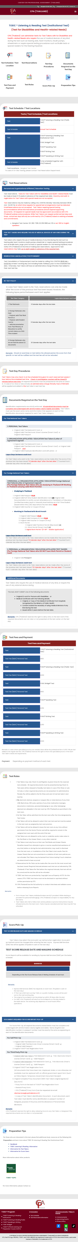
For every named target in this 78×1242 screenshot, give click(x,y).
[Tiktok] (73, 1226)
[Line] (66, 1226)
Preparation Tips (68, 85)
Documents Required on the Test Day (68, 66)
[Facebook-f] (58, 1226)
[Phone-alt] (66, 1229)
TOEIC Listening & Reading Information (23, 1146)
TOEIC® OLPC (11, 1178)
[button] (75, 11)
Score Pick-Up (49, 85)
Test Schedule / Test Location (9, 64)
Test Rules (29, 84)
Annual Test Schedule (48, 129)
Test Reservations (29, 62)
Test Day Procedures (49, 65)
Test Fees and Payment (10, 86)
